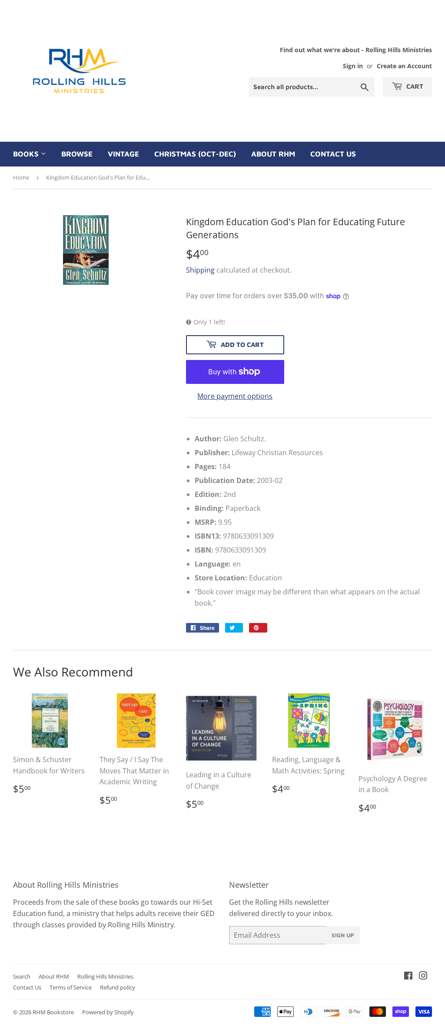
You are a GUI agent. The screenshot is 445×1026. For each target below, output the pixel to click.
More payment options (234, 396)
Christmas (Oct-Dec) (195, 154)
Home (21, 177)
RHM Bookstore (53, 1012)
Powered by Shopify (108, 1012)
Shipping (200, 270)
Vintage (123, 154)
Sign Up (343, 935)
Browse (77, 154)
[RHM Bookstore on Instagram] (423, 976)
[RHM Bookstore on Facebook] (408, 976)
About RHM (273, 154)
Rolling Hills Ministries (105, 976)
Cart (414, 86)
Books (27, 154)
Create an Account (404, 66)
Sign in (353, 66)
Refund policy (117, 987)
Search (21, 976)
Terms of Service (71, 987)
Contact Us (333, 154)
